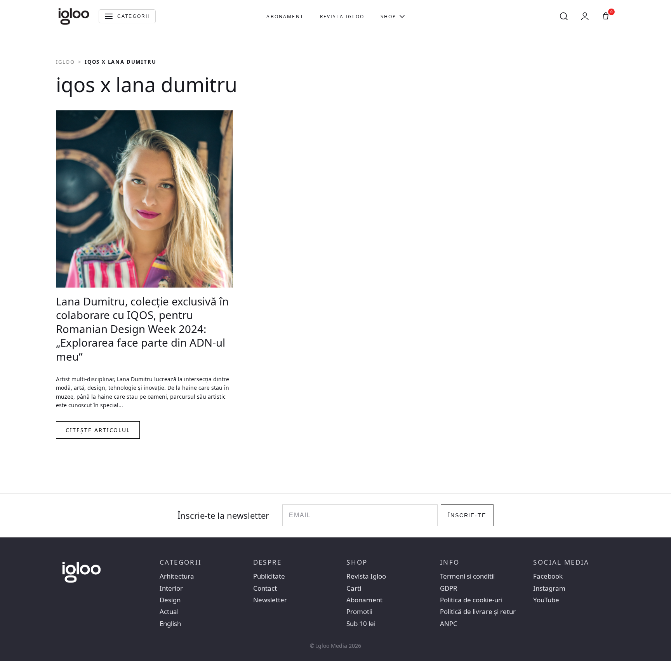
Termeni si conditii (467, 576)
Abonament (284, 16)
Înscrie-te (467, 515)
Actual (169, 611)
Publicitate (269, 576)
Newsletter (270, 600)
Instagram (549, 588)
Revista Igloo (342, 16)
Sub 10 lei (360, 623)
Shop (388, 16)
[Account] (585, 16)
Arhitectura (177, 576)
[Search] (564, 16)
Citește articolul (98, 430)
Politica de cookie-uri (471, 600)
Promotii (359, 611)
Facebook (548, 576)
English (170, 623)
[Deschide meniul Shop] (402, 16)
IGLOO (65, 61)
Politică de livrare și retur (478, 611)
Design (170, 600)
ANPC (448, 623)
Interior (171, 588)
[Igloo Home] (73, 16)
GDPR (448, 588)
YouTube (546, 600)
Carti (353, 588)
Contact (265, 588)
